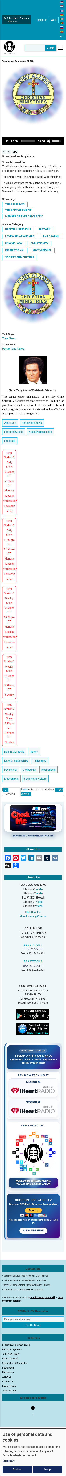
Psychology (13, 243)
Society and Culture (19, 257)
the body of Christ (18, 210)
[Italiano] (62, 19)
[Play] (7, 141)
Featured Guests (13, 431)
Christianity (39, 243)
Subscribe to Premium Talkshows (18, 19)
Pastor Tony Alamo (13, 348)
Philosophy (51, 236)
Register (42, 19)
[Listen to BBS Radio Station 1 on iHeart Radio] (33, 1090)
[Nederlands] (62, 6)
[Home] (9, 47)
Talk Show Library (10, 1354)
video (39, 901)
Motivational (42, 250)
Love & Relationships (19, 236)
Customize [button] (9, 1460)
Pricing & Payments (12, 1349)
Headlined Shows (32, 422)
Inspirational (14, 250)
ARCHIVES (10, 422)
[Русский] (62, 27)
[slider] (28, 141)
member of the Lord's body (24, 216)
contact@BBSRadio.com (30, 1289)
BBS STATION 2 (33, 961)
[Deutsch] (62, 14)
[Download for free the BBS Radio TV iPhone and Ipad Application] (33, 1028)
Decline (17, 1469)
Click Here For (33, 912)
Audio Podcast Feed (40, 431)
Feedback (9, 440)
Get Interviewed (10, 1358)
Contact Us (8, 1381)
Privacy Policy (9, 1386)
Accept (47, 1469)
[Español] (62, 31)
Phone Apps (8, 1372)
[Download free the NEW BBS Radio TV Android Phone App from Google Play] (33, 1014)
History (44, 229)
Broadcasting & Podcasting (16, 1345)
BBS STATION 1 (33, 944)
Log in (54, 20)
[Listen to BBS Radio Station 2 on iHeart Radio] (33, 1110)
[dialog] (33, 1452)
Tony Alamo (9, 338)
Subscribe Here (33, 1230)
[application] (33, 141)
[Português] (62, 23)
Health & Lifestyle (18, 229)
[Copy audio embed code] (4, 152)
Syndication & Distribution (15, 1363)
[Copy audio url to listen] (9, 152)
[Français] (62, 10)
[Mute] (49, 141)
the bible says (15, 204)
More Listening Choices (33, 916)
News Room (8, 1367)
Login (24, 789)
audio (39, 889)
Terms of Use (9, 1390)
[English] (62, 2)
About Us (6, 1377)
